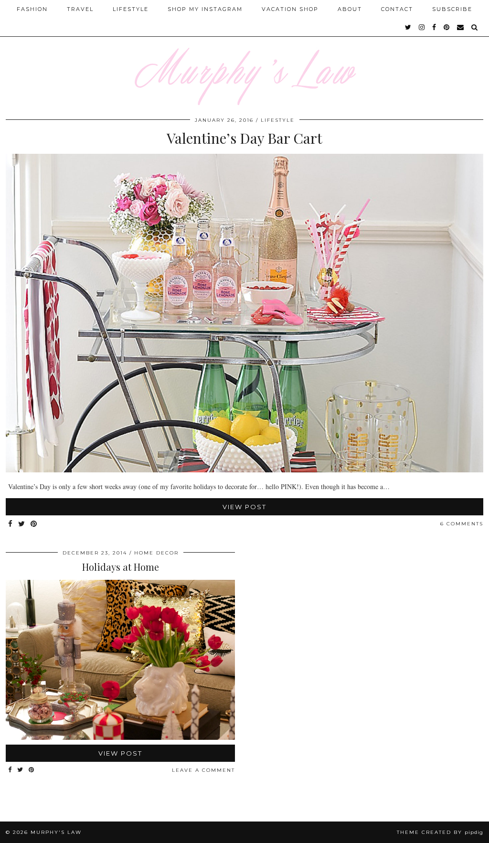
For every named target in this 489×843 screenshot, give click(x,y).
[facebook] (434, 27)
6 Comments (461, 524)
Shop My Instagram (205, 9)
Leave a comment (203, 770)
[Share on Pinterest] (34, 524)
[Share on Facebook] (11, 524)
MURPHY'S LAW (56, 832)
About (350, 9)
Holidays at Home (120, 566)
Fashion (32, 9)
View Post (244, 507)
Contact (397, 9)
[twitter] (408, 27)
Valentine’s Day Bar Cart (244, 138)
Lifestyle (131, 9)
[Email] (461, 27)
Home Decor (156, 553)
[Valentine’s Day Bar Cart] (244, 469)
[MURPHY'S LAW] (244, 52)
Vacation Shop (290, 9)
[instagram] (422, 27)
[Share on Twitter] (22, 524)
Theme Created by (440, 832)
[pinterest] (447, 27)
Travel (80, 9)
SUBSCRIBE (452, 9)
